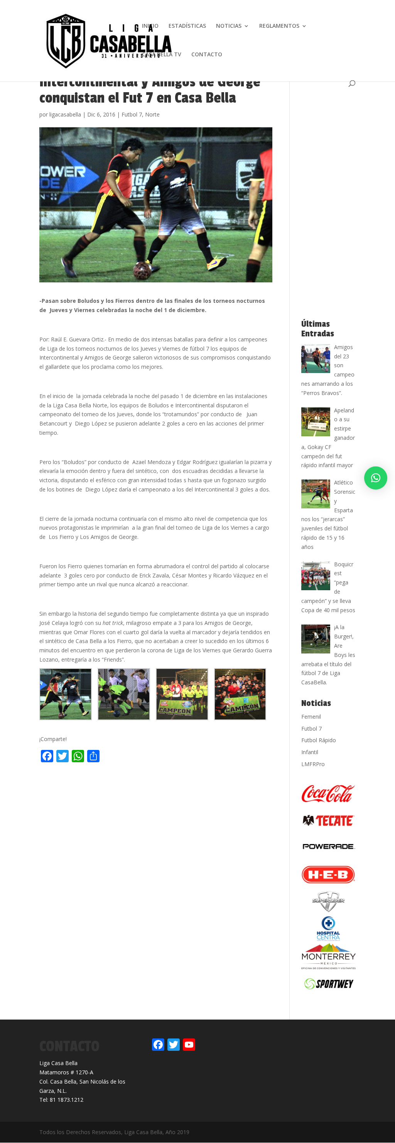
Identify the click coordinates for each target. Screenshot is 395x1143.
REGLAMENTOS (279, 26)
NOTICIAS (228, 26)
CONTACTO (206, 55)
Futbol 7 (132, 114)
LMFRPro (313, 764)
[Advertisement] (129, 781)
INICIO (150, 26)
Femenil (311, 716)
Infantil (309, 752)
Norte (152, 114)
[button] (375, 478)
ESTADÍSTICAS (187, 26)
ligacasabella (65, 114)
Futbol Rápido (318, 740)
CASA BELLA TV (161, 55)
